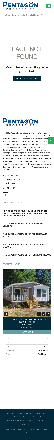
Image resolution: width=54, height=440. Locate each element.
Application (25, 424)
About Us (31, 420)
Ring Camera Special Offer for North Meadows (23, 224)
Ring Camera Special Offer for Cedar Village (27, 254)
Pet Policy (40, 420)
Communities (39, 413)
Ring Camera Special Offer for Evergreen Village (25, 245)
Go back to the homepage (27, 78)
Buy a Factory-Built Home (16, 420)
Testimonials (10, 417)
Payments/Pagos (39, 417)
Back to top (30, 433)
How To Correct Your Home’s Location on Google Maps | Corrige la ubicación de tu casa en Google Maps (25, 213)
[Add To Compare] (43, 314)
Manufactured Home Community (19, 413)
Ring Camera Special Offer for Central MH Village (25, 235)
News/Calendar (24, 417)
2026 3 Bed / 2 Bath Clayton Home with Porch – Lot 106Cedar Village (27, 322)
